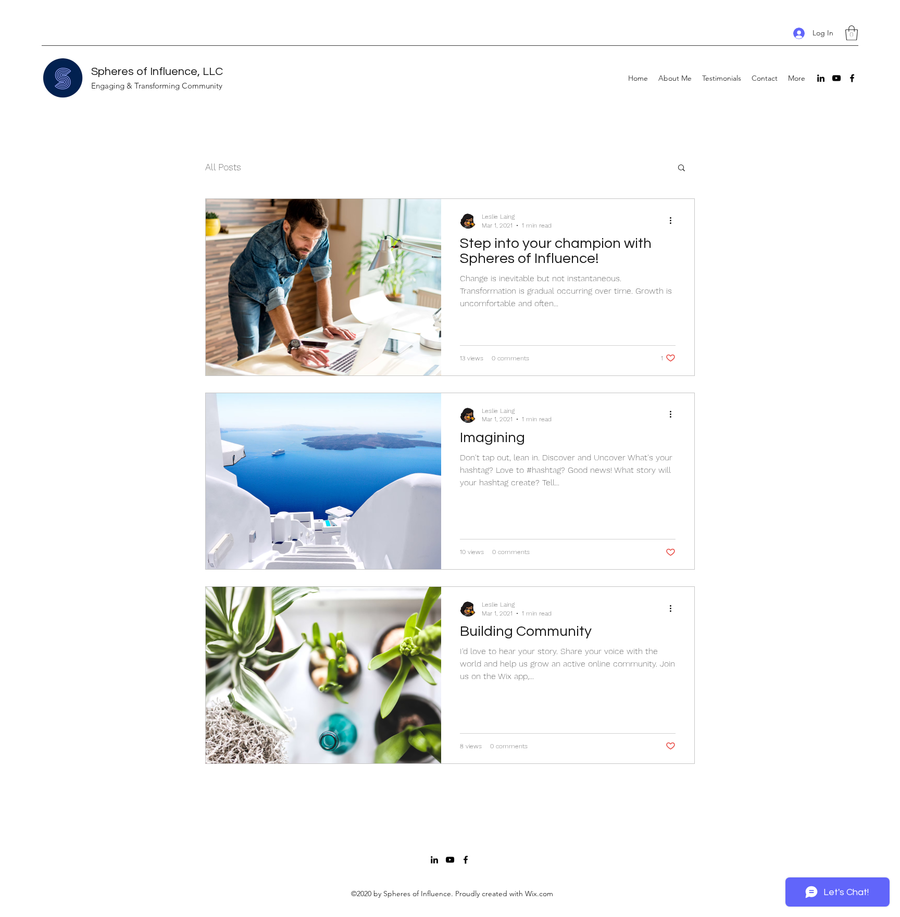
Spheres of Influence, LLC (157, 72)
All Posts (223, 166)
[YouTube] (836, 78)
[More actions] (674, 220)
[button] (851, 33)
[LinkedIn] (821, 78)
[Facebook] (852, 78)
